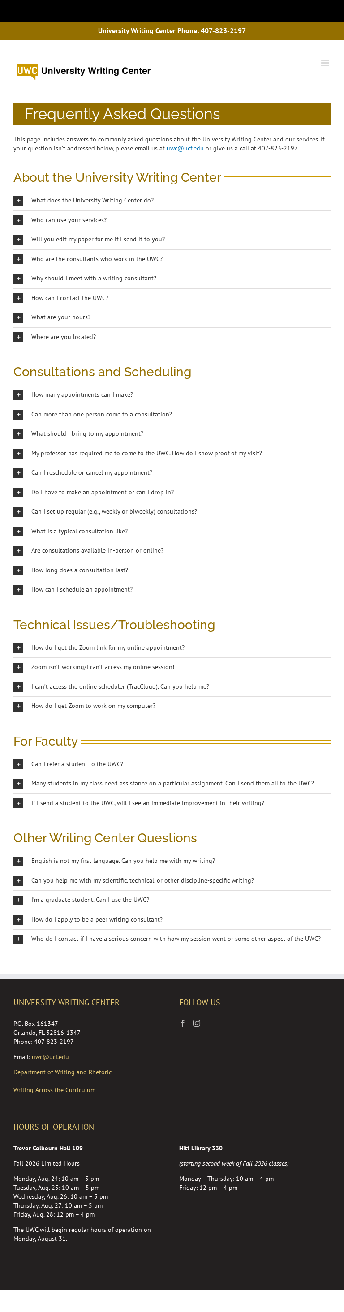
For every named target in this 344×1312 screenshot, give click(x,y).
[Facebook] (182, 1023)
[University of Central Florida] (77, 11)
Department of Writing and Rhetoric (62, 1072)
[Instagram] (196, 1023)
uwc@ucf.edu (185, 148)
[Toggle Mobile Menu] (324, 10)
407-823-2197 (223, 30)
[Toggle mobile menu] (326, 63)
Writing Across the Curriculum (54, 1090)
